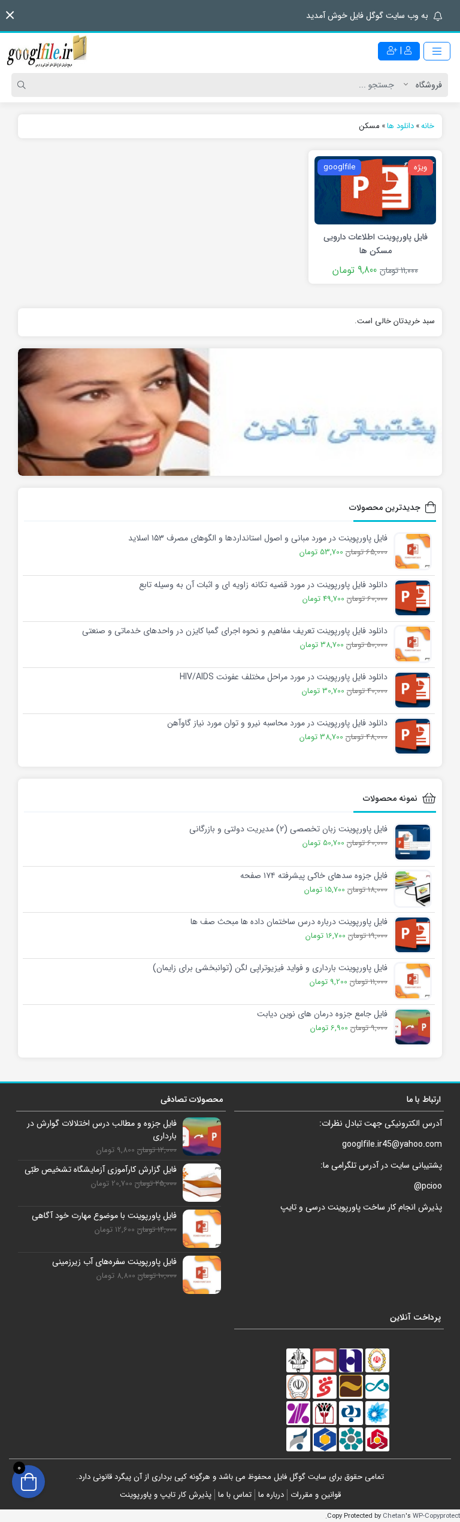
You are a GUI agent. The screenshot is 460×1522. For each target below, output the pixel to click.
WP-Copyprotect (436, 1516)
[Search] (23, 85)
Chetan (394, 1516)
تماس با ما (235, 1494)
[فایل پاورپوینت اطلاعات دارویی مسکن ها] (375, 189)
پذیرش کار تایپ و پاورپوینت (165, 1494)
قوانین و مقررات (315, 1494)
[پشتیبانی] (230, 412)
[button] (10, 15)
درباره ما (271, 1494)
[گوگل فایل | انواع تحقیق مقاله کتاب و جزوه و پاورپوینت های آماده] (48, 51)
